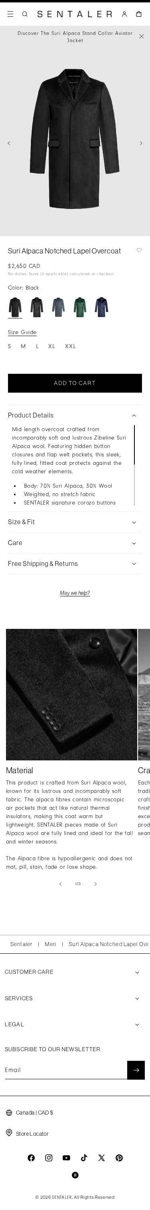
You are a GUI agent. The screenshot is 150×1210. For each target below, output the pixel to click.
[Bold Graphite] (58, 307)
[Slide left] (9, 143)
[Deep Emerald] (80, 307)
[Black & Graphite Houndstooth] (37, 307)
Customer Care (29, 971)
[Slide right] (141, 143)
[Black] (15, 307)
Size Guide (22, 332)
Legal (14, 1024)
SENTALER (62, 1197)
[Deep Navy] (101, 307)
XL (52, 346)
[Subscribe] (136, 1070)
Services (19, 998)
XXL (70, 346)
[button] (10, 14)
